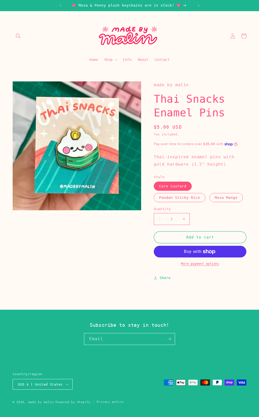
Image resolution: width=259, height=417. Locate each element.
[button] (18, 36)
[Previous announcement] (60, 5)
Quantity (162, 209)
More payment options (200, 264)
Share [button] (165, 278)
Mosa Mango (226, 198)
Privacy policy (110, 402)
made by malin (41, 402)
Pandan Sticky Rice (179, 198)
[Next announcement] (198, 5)
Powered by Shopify (73, 402)
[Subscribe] (169, 339)
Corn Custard (172, 186)
